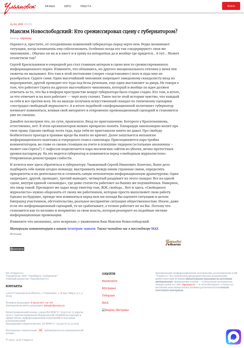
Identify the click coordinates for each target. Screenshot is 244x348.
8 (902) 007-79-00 (41, 302)
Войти (231, 5)
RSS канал (109, 288)
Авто (67, 6)
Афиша (50, 6)
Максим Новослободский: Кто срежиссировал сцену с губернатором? (93, 31)
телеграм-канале (81, 228)
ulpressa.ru (188, 284)
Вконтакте (109, 281)
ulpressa (25, 38)
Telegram (108, 295)
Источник (15, 233)
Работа (85, 6)
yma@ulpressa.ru (54, 305)
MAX (154, 228)
